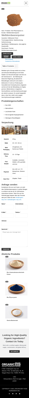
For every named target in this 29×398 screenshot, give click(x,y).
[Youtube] (12, 393)
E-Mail (4, 212)
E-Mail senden (17, 57)
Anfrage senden (6, 56)
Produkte (7, 30)
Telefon (18, 212)
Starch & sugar (17, 379)
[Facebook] (19, 393)
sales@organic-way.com (14, 199)
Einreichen (6, 249)
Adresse (4, 221)
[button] (14, 351)
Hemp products (7, 379)
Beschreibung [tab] (9, 59)
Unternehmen (19, 204)
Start (2, 30)
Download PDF (7, 53)
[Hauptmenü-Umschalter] (26, 3)
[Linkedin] (9, 393)
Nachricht (5, 229)
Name (4, 204)
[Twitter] (16, 393)
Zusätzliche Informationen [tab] (12, 61)
